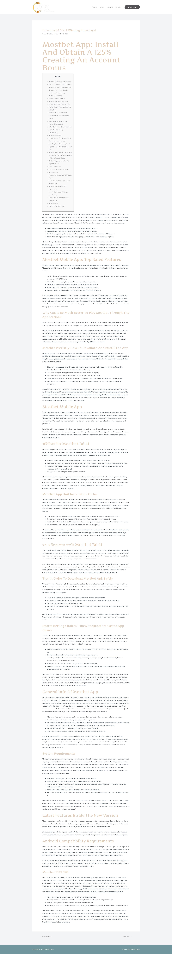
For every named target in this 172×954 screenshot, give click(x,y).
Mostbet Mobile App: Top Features (60, 81)
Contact (118, 7)
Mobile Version (53, 172)
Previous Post (45, 936)
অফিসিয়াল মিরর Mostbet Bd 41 (57, 98)
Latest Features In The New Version (60, 127)
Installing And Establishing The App (60, 144)
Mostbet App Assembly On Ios (58, 101)
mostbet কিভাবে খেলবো (61, 307)
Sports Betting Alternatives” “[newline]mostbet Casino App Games (59, 115)
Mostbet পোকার (53, 203)
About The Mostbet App (56, 206)
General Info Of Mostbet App (58, 121)
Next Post (127, 936)
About (102, 7)
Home (95, 7)
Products (110, 7)
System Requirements (56, 124)
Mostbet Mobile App (55, 96)
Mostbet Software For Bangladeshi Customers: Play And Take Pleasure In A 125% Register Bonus (60, 155)
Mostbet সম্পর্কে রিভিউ (55, 135)
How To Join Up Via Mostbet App (59, 169)
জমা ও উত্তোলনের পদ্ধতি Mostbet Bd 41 (59, 104)
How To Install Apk (55, 166)
